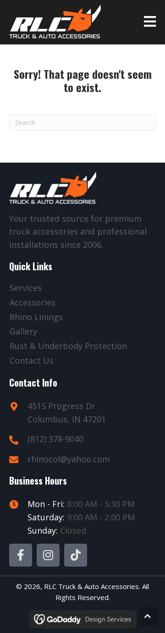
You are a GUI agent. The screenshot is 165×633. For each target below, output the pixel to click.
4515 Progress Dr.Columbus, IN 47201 (67, 412)
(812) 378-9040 (55, 438)
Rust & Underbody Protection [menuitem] (68, 345)
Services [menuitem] (26, 287)
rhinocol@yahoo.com (69, 458)
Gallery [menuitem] (23, 331)
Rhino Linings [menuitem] (36, 316)
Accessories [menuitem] (32, 302)
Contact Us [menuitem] (32, 360)
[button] (20, 555)
